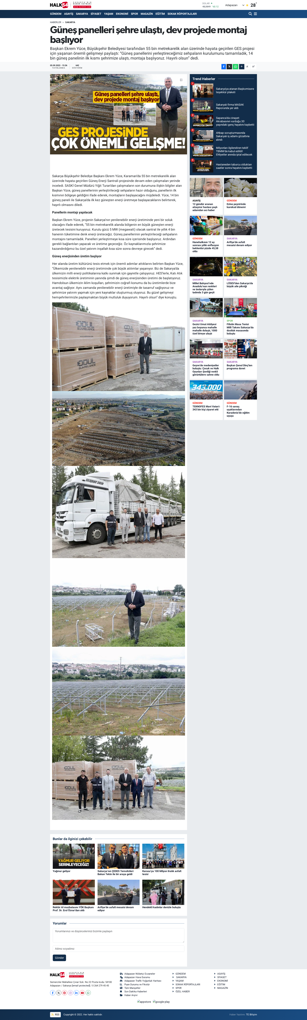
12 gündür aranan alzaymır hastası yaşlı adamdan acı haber (205, 207)
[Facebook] (52, 992)
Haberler (55, 22)
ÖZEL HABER (183, 991)
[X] (58, 992)
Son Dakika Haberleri (135, 991)
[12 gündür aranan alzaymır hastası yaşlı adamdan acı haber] (206, 187)
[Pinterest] (64, 992)
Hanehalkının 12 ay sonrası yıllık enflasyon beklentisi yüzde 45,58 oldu (206, 247)
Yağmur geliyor (61, 871)
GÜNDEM (55, 13)
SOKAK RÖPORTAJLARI (182, 13)
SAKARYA (82, 13)
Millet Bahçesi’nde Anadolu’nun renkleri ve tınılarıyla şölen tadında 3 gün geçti (205, 288)
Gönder (59, 957)
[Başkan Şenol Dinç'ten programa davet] (240, 349)
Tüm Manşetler (132, 988)
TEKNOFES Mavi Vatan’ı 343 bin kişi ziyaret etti (206, 408)
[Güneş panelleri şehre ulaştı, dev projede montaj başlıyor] (118, 114)
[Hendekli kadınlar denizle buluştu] (163, 892)
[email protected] (81, 985)
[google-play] (161, 1001)
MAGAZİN (147, 13)
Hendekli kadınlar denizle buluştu (161, 907)
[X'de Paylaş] (229, 66)
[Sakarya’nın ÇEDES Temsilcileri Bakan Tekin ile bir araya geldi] (119, 856)
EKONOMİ (122, 13)
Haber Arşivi (131, 995)
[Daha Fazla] (241, 66)
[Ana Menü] (255, 14)
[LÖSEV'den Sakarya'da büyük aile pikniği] (240, 266)
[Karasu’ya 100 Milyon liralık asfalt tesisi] (163, 856)
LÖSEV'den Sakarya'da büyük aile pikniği (240, 285)
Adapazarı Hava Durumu (137, 977)
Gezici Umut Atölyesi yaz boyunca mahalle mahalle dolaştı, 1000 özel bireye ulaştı (205, 329)
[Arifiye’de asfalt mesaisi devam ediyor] (119, 892)
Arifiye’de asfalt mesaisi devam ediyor (239, 244)
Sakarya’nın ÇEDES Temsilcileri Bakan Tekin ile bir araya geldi (116, 873)
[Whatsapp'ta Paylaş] (235, 66)
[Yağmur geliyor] (74, 856)
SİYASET (96, 13)
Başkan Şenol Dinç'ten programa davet (239, 367)
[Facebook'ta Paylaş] (223, 66)
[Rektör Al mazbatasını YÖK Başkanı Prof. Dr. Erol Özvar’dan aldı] (74, 892)
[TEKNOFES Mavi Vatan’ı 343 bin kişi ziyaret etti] (206, 390)
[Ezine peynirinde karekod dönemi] (240, 187)
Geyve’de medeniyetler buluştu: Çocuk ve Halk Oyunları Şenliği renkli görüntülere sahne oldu (206, 370)
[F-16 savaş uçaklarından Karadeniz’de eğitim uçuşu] (240, 390)
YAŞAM (108, 13)
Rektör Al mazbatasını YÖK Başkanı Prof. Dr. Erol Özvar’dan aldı (73, 909)
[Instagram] (70, 992)
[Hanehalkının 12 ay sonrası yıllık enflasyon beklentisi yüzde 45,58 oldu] (206, 225)
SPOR (134, 13)
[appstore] (144, 1001)
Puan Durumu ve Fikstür (137, 984)
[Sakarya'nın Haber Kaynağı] (70, 5)
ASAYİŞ (68, 13)
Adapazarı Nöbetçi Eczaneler (139, 973)
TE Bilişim (251, 1014)
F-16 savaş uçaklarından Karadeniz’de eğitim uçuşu (238, 411)
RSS (56, 1014)
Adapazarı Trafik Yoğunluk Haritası (142, 980)
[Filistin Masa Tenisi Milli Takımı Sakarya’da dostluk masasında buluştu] (240, 307)
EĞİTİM (160, 13)
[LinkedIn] (76, 992)
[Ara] (251, 14)
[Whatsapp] (88, 992)
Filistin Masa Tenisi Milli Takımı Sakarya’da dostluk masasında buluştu (240, 329)
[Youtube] (82, 992)
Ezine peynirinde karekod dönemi (236, 206)
